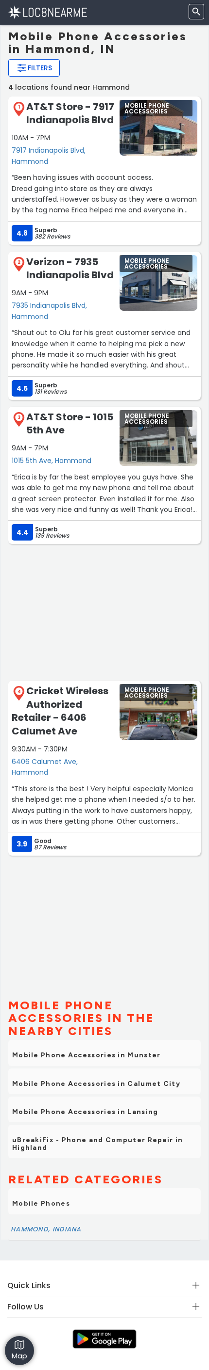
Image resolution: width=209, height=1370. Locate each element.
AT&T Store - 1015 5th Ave (69, 423)
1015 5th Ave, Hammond (51, 460)
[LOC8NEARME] (47, 11)
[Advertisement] (104, 611)
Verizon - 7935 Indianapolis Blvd (70, 268)
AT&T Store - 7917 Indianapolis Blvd (70, 113)
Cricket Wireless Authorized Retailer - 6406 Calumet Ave (60, 711)
